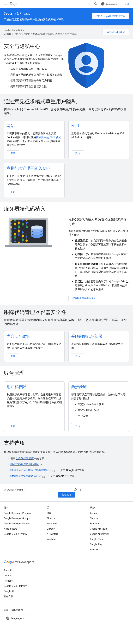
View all (94, 549)
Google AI (9, 591)
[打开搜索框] (96, 4)
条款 (6, 609)
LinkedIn (51, 528)
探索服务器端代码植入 (84, 298)
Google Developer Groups (17, 518)
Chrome (94, 518)
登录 (127, 4)
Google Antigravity (99, 534)
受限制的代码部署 (86, 336)
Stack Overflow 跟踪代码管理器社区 (31, 470)
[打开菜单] (5, 4)
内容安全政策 (18, 336)
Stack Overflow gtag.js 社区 (26, 476)
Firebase (94, 523)
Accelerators (10, 528)
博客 (49, 513)
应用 (75, 125)
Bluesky (51, 518)
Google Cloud (96, 539)
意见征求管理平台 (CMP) (28, 168)
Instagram (52, 523)
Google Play (96, 544)
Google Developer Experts (17, 523)
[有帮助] (75, 489)
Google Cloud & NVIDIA (15, 534)
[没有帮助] (80, 489)
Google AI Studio (98, 528)
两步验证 (79, 386)
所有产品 (8, 596)
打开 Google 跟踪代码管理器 (110, 16)
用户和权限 (16, 386)
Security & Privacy (17, 14)
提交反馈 (66, 494)
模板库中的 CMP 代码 (48, 137)
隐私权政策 (17, 609)
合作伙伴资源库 (25, 458)
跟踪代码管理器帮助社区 (24, 464)
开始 (13, 153)
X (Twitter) (52, 534)
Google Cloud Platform (15, 586)
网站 (10, 125)
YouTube (51, 539)
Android (94, 513)
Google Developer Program (17, 513)
